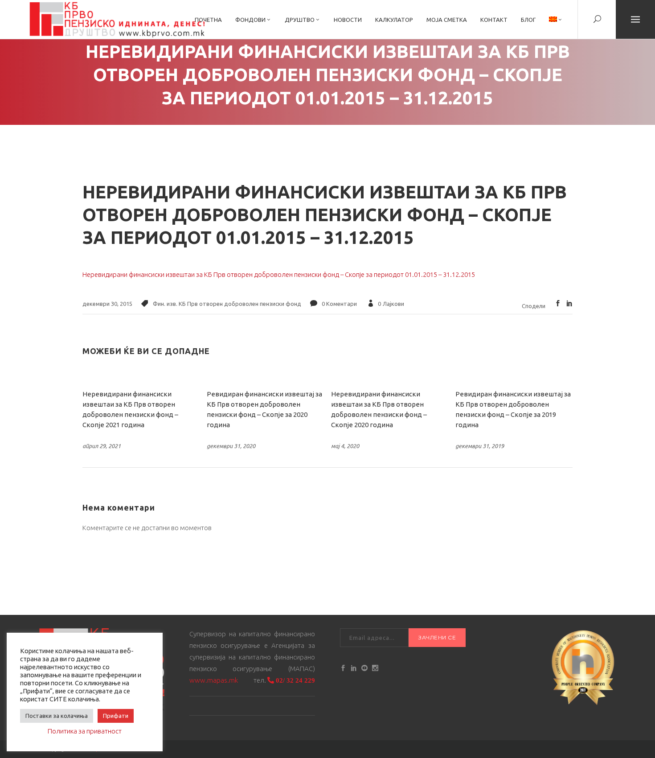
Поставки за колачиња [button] (56, 716)
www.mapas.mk (213, 680)
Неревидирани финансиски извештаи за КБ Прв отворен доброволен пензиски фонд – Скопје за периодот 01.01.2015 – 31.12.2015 (278, 274)
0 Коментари (339, 304)
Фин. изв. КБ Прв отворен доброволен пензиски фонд (227, 304)
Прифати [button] (115, 716)
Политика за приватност (85, 731)
